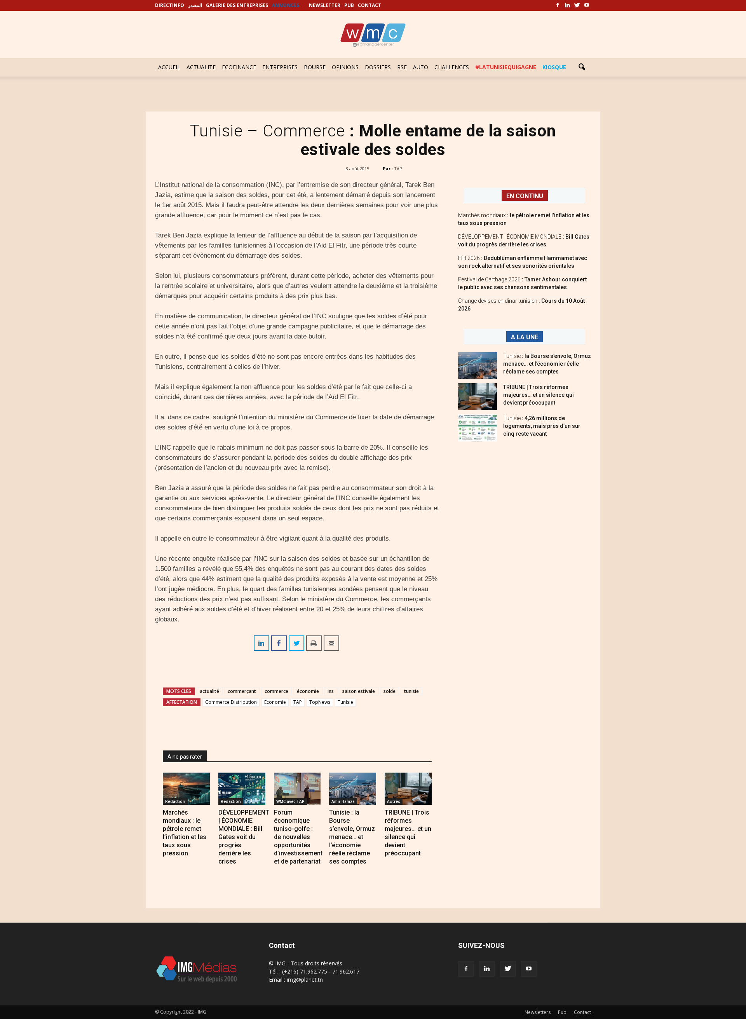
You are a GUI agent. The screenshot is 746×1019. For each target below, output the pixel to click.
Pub (562, 1012)
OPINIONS (345, 67)
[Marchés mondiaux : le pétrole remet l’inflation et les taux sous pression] (186, 789)
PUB (349, 5)
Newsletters (538, 1012)
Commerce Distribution (231, 702)
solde (389, 691)
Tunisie (345, 702)
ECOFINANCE (239, 67)
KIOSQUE (554, 67)
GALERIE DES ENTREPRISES (237, 5)
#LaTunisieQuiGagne (505, 67)
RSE (402, 67)
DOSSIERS (378, 67)
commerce (276, 691)
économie (308, 691)
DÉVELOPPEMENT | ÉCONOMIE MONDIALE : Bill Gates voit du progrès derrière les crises (243, 837)
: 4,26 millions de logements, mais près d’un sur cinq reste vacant (541, 426)
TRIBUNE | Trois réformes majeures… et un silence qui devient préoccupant (538, 395)
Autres (393, 801)
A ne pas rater (184, 757)
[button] (581, 67)
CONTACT (369, 5)
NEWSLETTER (324, 5)
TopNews (319, 702)
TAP (398, 168)
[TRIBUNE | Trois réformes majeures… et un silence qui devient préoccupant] (408, 789)
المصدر (195, 5)
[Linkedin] (567, 5)
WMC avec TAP (290, 801)
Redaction (175, 801)
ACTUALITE (201, 67)
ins (331, 691)
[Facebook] (557, 5)
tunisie (411, 691)
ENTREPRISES (280, 67)
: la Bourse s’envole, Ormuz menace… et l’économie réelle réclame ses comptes (547, 364)
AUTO (420, 67)
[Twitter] (577, 5)
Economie (275, 702)
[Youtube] (586, 5)
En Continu (524, 196)
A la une (524, 337)
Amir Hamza (343, 801)
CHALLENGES (451, 67)
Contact (582, 1012)
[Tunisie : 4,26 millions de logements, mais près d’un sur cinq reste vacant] (477, 427)
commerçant (242, 691)
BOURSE (315, 67)
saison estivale (358, 691)
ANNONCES (285, 5)
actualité (209, 691)
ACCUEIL (169, 67)
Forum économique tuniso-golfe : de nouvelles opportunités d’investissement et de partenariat (298, 837)
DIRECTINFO (169, 5)
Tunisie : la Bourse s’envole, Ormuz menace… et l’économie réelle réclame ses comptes (352, 837)
